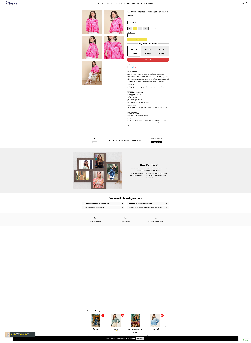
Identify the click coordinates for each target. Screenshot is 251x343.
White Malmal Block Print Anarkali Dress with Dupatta (19, 334)
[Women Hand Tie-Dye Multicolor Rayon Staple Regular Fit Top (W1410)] (135, 320)
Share (130, 125)
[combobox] (95, 335)
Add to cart (148, 59)
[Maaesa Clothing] (12, 3)
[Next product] (165, 326)
